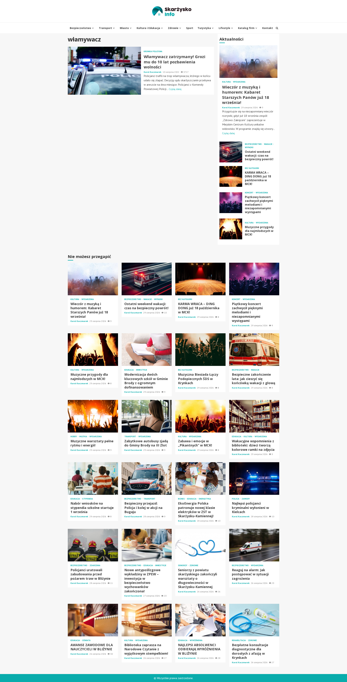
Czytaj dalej (175, 89)
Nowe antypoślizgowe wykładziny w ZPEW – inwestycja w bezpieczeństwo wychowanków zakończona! (147, 545)
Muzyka (83, 437)
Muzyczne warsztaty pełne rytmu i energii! (93, 416)
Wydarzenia (239, 82)
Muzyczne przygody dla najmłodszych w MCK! (230, 229)
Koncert (249, 193)
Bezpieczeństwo (80, 28)
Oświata (86, 640)
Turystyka (204, 28)
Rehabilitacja (239, 640)
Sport (189, 28)
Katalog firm (246, 28)
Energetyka (205, 499)
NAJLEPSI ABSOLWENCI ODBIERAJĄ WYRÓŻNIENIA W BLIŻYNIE (200, 620)
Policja (236, 499)
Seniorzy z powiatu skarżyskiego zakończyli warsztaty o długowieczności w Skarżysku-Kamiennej (200, 545)
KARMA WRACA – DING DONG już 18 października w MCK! (230, 176)
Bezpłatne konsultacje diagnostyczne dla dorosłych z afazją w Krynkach (254, 620)
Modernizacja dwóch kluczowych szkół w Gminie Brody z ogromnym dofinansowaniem (147, 349)
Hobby (74, 437)
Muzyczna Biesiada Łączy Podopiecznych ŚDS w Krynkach (200, 349)
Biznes (181, 499)
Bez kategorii (252, 168)
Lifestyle (224, 28)
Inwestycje (141, 370)
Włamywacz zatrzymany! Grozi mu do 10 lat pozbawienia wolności (104, 71)
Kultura (226, 82)
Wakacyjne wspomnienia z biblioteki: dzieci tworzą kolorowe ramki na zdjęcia (254, 416)
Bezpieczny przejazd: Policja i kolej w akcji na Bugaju (147, 478)
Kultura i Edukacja (148, 28)
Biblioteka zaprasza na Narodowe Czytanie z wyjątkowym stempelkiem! (147, 620)
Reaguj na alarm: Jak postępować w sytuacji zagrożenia (254, 545)
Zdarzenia (95, 565)
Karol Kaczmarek (153, 72)
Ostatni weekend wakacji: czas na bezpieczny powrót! (230, 152)
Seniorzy (183, 565)
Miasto (124, 28)
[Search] (277, 28)
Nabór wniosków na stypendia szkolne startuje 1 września (93, 478)
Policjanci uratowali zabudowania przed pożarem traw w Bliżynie (93, 545)
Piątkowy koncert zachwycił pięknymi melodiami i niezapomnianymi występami (230, 202)
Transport (105, 28)
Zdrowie (173, 28)
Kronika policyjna (153, 52)
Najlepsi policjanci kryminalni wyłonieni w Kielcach (254, 478)
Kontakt (267, 28)
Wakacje (268, 144)
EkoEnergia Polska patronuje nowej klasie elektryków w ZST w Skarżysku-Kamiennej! (200, 478)
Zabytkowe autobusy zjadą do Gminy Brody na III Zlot (147, 416)
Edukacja (129, 370)
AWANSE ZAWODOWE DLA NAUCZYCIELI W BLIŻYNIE (93, 620)
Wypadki (249, 147)
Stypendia (87, 499)
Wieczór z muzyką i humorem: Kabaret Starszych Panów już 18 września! (248, 61)
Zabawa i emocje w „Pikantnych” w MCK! (200, 416)
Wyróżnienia (196, 640)
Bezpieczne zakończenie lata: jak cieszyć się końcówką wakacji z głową (254, 349)
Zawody (246, 499)
